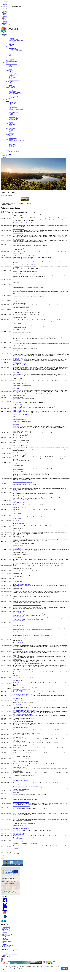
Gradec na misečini (17, 404)
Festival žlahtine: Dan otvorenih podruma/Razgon (24, 222)
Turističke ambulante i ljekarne (15, 93)
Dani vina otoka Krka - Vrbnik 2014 (21, 802)
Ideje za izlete (12, 44)
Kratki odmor (12, 104)
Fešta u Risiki (16, 487)
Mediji (4, 2)
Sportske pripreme (13, 120)
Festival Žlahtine (17, 811)
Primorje (8, 46)
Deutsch (5, 12)
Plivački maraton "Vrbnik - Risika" (21, 745)
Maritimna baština (12, 145)
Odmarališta (11, 75)
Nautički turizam (9, 134)
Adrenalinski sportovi (13, 118)
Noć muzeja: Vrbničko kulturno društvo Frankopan (24, 710)
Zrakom (10, 67)
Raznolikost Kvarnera (13, 39)
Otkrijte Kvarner (6, 35)
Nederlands (5, 22)
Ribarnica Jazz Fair (17, 649)
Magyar (5, 21)
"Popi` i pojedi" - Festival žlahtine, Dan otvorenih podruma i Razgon (28, 786)
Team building (12, 124)
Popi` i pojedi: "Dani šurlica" (19, 502)
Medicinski (11, 133)
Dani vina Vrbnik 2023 (18, 704)
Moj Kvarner (3, 157)
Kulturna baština (9, 139)
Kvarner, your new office (11, 61)
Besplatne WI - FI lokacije (14, 92)
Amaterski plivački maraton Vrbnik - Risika (22, 694)
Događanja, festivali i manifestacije (16, 140)
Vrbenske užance (17, 323)
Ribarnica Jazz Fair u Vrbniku (19, 317)
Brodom (10, 83)
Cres (10, 54)
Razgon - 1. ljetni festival (18, 229)
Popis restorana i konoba (14, 151)
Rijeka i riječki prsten (13, 49)
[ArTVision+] (10, 894)
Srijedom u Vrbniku (17, 215)
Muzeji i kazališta (12, 144)
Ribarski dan (16, 792)
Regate (10, 136)
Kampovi (11, 72)
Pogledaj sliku (4, 195)
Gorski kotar (11, 59)
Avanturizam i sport (10, 110)
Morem (10, 66)
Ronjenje (11, 114)
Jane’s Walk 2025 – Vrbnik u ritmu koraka (22, 714)
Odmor (7, 101)
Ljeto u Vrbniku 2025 (18, 471)
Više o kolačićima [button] (6, 969)
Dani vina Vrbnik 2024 (18, 612)
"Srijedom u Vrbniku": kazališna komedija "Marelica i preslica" (27, 605)
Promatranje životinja (13, 119)
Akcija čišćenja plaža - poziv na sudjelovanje (23, 414)
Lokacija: (22, 212)
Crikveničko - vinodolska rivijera (16, 50)
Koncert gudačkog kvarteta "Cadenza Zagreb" (23, 721)
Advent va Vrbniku (17, 273)
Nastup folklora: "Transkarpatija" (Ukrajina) (22, 482)
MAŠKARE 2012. (17, 518)
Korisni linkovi (12, 97)
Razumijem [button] (64, 968)
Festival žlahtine (16, 277)
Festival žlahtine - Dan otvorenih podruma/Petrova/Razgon (26, 761)
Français (5, 17)
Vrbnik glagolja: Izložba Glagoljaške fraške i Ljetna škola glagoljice (28, 663)
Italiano (4, 13)
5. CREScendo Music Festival (19, 850)
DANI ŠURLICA (17, 530)
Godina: (2, 212)
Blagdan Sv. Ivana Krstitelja (19, 616)
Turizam (5, 1)
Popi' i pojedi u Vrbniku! (18, 239)
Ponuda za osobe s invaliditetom (16, 109)
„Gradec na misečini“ (18, 345)
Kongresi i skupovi (13, 126)
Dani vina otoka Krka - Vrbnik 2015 (21, 780)
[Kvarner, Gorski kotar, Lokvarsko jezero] (25, 201)
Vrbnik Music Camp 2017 (19, 364)
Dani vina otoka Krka (18, 680)
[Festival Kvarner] (13, 865)
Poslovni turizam (9, 123)
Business (5, 4)
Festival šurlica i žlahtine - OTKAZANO (22, 431)
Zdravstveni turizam (10, 128)
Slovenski (5, 18)
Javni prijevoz (12, 86)
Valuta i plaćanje (12, 90)
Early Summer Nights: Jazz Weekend (21, 594)
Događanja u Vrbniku (18, 771)
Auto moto (11, 122)
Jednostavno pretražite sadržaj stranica (10, 950)
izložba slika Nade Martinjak (19, 637)
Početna (5, 34)
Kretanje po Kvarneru (10, 81)
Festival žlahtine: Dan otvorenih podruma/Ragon (23, 258)
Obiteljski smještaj (13, 73)
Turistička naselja (12, 77)
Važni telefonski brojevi (14, 96)
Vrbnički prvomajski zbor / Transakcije (21, 806)
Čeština (4, 16)
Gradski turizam (12, 143)
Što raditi (5, 99)
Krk (9, 53)
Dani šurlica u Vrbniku (18, 475)
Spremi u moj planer (5, 211)
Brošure (10, 45)
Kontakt (5, 955)
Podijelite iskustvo (7, 155)
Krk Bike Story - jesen (18, 358)
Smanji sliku (9, 195)
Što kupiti (8, 98)
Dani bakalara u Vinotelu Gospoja (20, 499)
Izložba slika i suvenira (18, 397)
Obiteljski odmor (12, 102)
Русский (5, 23)
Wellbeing (11, 130)
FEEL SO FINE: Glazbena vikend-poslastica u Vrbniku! (25, 843)
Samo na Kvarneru (13, 41)
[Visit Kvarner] (4, 913)
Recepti (10, 152)
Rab (10, 56)
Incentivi (11, 125)
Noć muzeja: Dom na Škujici (19, 741)
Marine (10, 76)
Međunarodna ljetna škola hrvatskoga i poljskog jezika (25, 264)
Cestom (10, 65)
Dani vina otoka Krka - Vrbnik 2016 (21, 727)
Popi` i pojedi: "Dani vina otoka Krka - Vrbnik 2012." (25, 669)
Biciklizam (11, 113)
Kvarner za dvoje (12, 103)
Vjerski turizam (12, 141)
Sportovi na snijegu (13, 117)
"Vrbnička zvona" (17, 490)
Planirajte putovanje (7, 62)
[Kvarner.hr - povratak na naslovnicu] (9, 32)
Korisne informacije (10, 87)
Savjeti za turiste (12, 88)
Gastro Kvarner (6, 946)
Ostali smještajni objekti (14, 80)
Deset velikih (11, 146)
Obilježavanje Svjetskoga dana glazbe (21, 584)
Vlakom (10, 69)
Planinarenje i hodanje (13, 112)
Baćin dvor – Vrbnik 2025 (19, 410)
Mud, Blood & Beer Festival (19, 303)
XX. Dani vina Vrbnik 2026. (19, 589)
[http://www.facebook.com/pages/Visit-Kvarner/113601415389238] (5, 901)
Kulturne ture (11, 147)
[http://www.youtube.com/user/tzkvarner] (5, 910)
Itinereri (10, 135)
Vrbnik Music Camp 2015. (19, 455)
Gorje (7, 57)
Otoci (7, 51)
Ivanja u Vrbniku (17, 659)
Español (5, 19)
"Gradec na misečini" (18, 243)
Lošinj (10, 55)
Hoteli (10, 71)
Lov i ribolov (11, 115)
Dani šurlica (16, 350)
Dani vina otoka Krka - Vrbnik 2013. (21, 828)
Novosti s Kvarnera (10, 60)
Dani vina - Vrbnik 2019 (18, 834)
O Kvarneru (8, 37)
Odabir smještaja (9, 70)
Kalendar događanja (7, 941)
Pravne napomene (7, 956)
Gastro (7, 150)
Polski (4, 14)
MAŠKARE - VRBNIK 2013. (20, 445)
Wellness (11, 129)
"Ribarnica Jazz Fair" (18, 233)
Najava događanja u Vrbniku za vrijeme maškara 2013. (25, 687)
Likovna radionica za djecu (19, 767)
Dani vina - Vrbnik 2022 (18, 737)
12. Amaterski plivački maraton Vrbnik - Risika (23, 775)
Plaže (10, 43)
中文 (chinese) (6, 24)
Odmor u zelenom (13, 107)
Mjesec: (12, 212)
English (5, 11)
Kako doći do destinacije (11, 64)
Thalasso (11, 131)
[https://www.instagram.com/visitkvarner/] (5, 906)
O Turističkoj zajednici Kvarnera (10, 954)
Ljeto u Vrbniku (16, 655)
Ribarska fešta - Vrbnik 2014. (19, 507)
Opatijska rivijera (12, 48)
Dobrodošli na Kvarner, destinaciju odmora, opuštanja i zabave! (17, 203)
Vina (10, 154)
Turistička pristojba (13, 91)
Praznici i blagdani (13, 94)
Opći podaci (11, 38)
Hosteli (10, 78)
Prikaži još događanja (5, 855)
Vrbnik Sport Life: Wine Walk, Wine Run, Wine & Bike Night (26, 733)
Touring (10, 106)
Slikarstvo (11, 149)
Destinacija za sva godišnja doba (16, 40)
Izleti (10, 108)
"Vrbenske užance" (17, 293)
